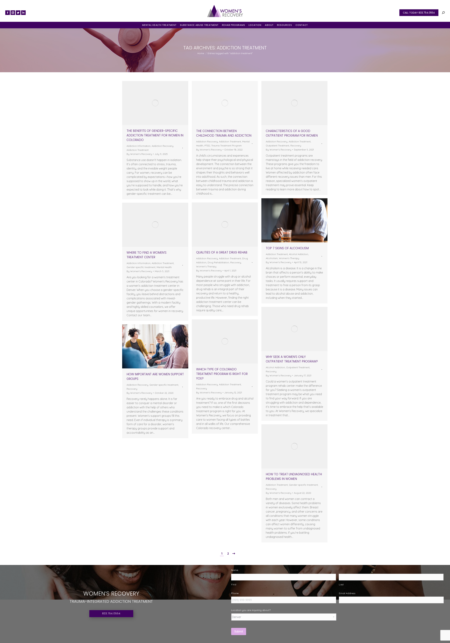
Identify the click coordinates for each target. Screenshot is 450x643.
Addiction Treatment (138, 150)
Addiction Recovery (162, 145)
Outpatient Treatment (277, 145)
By (139, 154)
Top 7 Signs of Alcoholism (287, 248)
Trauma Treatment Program (226, 145)
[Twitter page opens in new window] (18, 12)
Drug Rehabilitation (218, 262)
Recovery (295, 145)
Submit (238, 631)
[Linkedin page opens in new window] (23, 12)
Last (341, 584)
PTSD (207, 145)
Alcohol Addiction (298, 254)
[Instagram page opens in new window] (13, 12)
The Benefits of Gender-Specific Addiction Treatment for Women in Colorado (155, 135)
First (233, 584)
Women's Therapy (289, 258)
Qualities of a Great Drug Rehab (221, 252)
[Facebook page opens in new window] (7, 12)
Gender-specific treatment (141, 267)
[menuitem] (159, 25)
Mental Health (164, 267)
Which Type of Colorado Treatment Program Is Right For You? (222, 374)
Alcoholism (272, 258)
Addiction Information (138, 145)
